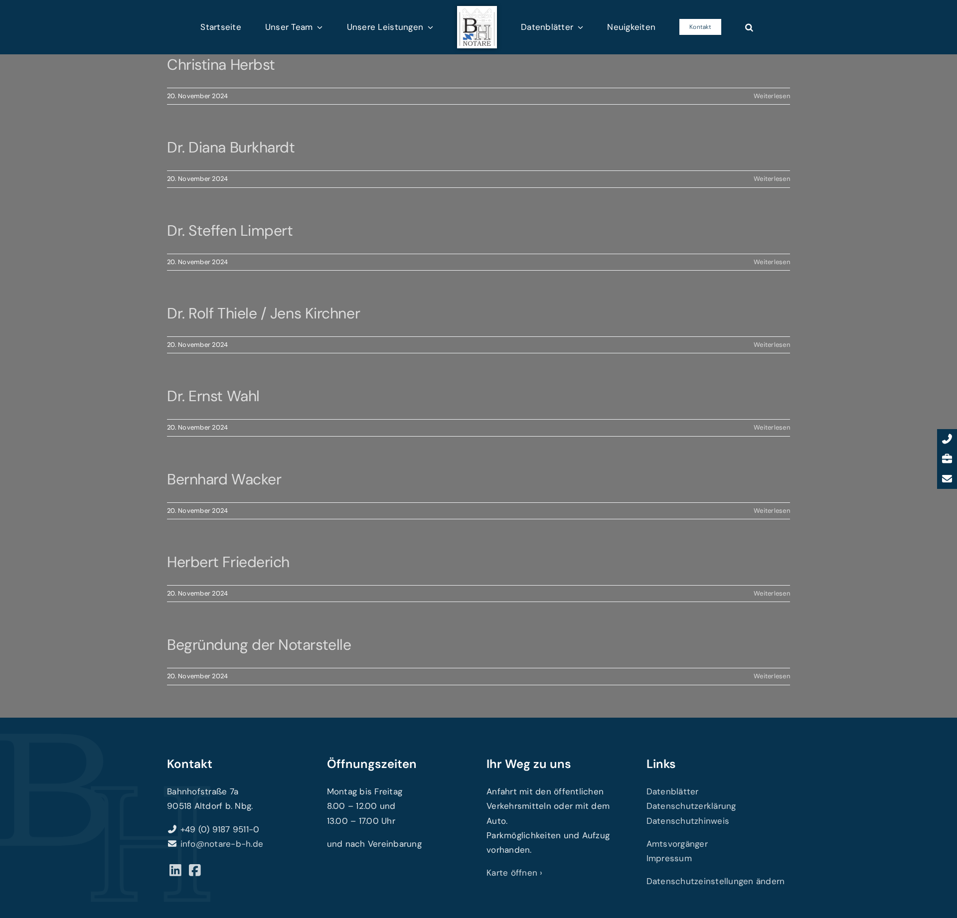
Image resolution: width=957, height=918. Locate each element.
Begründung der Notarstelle (259, 644)
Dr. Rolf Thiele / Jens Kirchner (263, 313)
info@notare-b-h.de (222, 843)
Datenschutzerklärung (691, 805)
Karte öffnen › (514, 872)
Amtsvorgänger (677, 843)
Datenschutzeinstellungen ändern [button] (715, 881)
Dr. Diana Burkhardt (231, 147)
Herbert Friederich (228, 562)
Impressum (669, 858)
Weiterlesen (772, 96)
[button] (703, 27)
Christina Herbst (221, 64)
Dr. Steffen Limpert (230, 230)
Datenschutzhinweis (688, 820)
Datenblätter (672, 791)
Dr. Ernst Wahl (213, 396)
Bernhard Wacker (224, 479)
